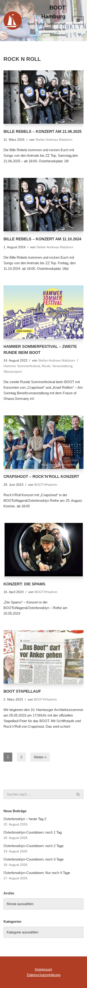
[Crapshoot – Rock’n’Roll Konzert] (43, 442)
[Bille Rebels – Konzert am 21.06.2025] (43, 97)
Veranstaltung (62, 366)
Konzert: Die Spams (24, 584)
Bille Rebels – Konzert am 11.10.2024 (42, 239)
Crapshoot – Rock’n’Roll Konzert (41, 476)
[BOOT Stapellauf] (43, 657)
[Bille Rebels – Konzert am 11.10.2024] (43, 204)
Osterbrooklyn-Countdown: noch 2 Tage (33, 846)
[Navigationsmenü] (78, 20)
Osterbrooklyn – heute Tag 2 (24, 819)
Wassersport (12, 371)
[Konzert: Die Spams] (43, 549)
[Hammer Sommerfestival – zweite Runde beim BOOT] (43, 312)
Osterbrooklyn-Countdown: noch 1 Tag (32, 832)
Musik (46, 366)
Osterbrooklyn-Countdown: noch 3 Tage (33, 859)
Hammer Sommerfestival (21, 366)
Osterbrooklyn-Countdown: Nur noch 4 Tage (36, 873)
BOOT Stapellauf (22, 691)
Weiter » (40, 757)
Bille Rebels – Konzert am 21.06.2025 (42, 131)
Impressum (43, 969)
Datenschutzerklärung (43, 975)
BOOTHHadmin (45, 484)
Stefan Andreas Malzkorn (53, 139)
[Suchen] (78, 794)
